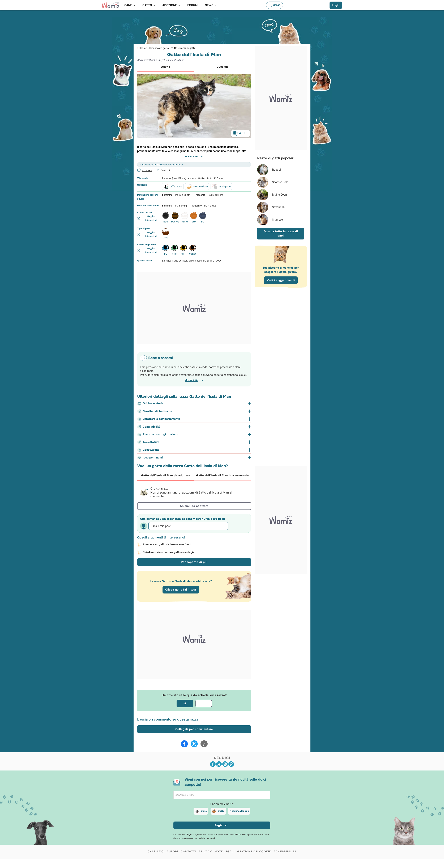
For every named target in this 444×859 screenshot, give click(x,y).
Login (335, 5)
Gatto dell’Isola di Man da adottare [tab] (165, 475)
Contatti (188, 851)
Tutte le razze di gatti (183, 48)
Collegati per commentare (194, 729)
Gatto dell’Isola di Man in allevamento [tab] (222, 475)
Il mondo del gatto (159, 48)
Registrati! (222, 825)
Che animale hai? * (221, 804)
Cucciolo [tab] (223, 67)
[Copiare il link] (204, 743)
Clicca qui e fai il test (180, 589)
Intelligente (224, 186)
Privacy (205, 851)
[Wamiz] (110, 5)
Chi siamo (156, 851)
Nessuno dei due (239, 810)
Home (143, 48)
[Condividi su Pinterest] (231, 764)
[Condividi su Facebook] (184, 743)
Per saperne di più (194, 562)
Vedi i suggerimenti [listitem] (281, 280)
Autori (172, 851)
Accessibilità (285, 851)
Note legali (225, 851)
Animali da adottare (194, 506)
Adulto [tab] (165, 67)
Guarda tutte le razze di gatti (281, 233)
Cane (204, 810)
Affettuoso (176, 186)
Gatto (221, 810)
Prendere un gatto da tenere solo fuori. (167, 544)
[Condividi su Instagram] (225, 764)
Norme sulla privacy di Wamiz (250, 834)
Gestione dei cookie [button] (254, 851)
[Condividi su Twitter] (194, 743)
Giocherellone (200, 186)
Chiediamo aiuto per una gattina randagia (168, 552)
